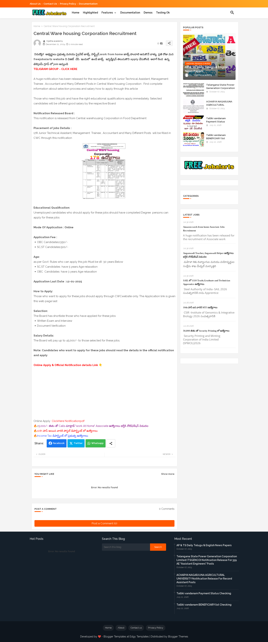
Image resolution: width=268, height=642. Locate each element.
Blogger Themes (178, 636)
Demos (148, 12)
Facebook (59, 443)
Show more (167, 474)
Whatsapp (97, 443)
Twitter (78, 443)
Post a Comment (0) (104, 523)
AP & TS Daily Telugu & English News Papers (204, 545)
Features (107, 12)
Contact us (50, 3)
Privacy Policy (68, 3)
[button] (232, 12)
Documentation (88, 3)
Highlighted (90, 12)
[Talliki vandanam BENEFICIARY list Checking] (193, 139)
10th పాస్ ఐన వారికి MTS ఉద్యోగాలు (200, 307)
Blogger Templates (115, 636)
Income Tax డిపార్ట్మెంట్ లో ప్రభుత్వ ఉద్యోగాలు (62, 435)
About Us (35, 3)
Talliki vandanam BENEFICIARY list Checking (216, 138)
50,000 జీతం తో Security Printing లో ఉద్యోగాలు (206, 330)
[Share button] (110, 443)
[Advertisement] (104, 393)
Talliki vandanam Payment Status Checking (216, 121)
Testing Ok (163, 12)
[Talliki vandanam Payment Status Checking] (193, 123)
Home (75, 12)
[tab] (75, 12)
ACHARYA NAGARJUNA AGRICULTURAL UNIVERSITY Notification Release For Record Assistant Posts (204, 579)
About (121, 627)
